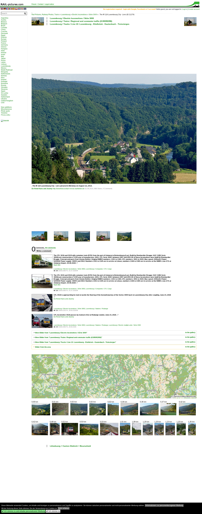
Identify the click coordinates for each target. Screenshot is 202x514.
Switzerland (5, 97)
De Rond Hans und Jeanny (42, 189)
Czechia (4, 31)
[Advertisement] (114, 49)
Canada (4, 28)
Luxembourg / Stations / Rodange (97, 308)
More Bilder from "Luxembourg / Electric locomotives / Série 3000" (61, 333)
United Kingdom (7, 101)
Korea (3, 60)
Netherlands (5, 74)
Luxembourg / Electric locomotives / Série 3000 (72, 18)
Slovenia (4, 89)
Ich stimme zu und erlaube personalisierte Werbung (23, 511)
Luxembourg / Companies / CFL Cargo (99, 269)
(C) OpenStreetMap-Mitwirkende (183, 396)
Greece (3, 47)
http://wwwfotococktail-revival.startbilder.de (68, 189)
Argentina (4, 18)
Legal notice (49, 4)
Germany (4, 45)
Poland (3, 80)
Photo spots (5, 111)
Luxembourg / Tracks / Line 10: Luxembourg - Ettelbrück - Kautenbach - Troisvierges (89, 24)
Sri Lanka (4, 93)
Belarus (4, 22)
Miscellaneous (6, 109)
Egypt (3, 35)
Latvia (3, 62)
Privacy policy (5, 115)
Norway (4, 76)
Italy (2, 56)
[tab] (114, 332)
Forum (34, 4)
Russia (3, 85)
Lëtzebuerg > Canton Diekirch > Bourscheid (70, 446)
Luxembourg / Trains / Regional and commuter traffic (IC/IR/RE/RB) (81, 21)
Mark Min (57, 265)
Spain (3, 91)
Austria (3, 20)
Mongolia (4, 72)
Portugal (4, 81)
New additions (6, 107)
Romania (4, 83)
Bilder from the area (43, 347)
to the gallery (190, 332)
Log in (184, 9)
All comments (50, 248)
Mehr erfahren (63, 508)
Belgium (4, 24)
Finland (4, 41)
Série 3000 (93, 15)
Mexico (3, 68)
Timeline (4, 113)
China (3, 30)
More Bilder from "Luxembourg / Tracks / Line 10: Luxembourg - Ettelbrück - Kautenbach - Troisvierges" (75, 342)
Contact (40, 4)
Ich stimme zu (53, 511)
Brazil (3, 26)
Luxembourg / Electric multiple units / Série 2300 (125, 325)
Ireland (3, 53)
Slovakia (4, 87)
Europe (3, 39)
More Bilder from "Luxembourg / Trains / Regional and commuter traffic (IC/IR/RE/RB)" (68, 337)
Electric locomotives (79, 15)
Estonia (4, 37)
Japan (3, 58)
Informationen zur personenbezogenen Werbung (164, 505)
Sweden (4, 95)
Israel (3, 55)
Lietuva (3, 64)
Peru (3, 78)
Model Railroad (7, 70)
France (3, 43)
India (3, 51)
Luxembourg (65, 15)
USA (2, 103)
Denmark (4, 33)
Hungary (4, 49)
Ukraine (4, 99)
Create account (194, 9)
